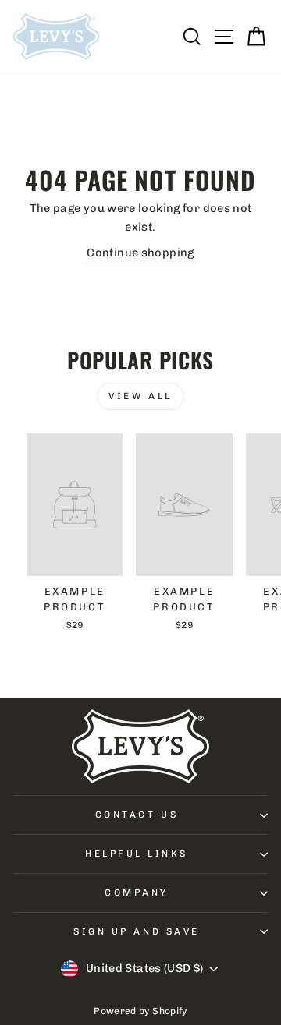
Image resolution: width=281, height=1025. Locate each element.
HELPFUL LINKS (136, 853)
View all (140, 396)
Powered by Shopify (140, 1011)
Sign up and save (136, 931)
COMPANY (137, 892)
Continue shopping (140, 253)
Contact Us (136, 814)
